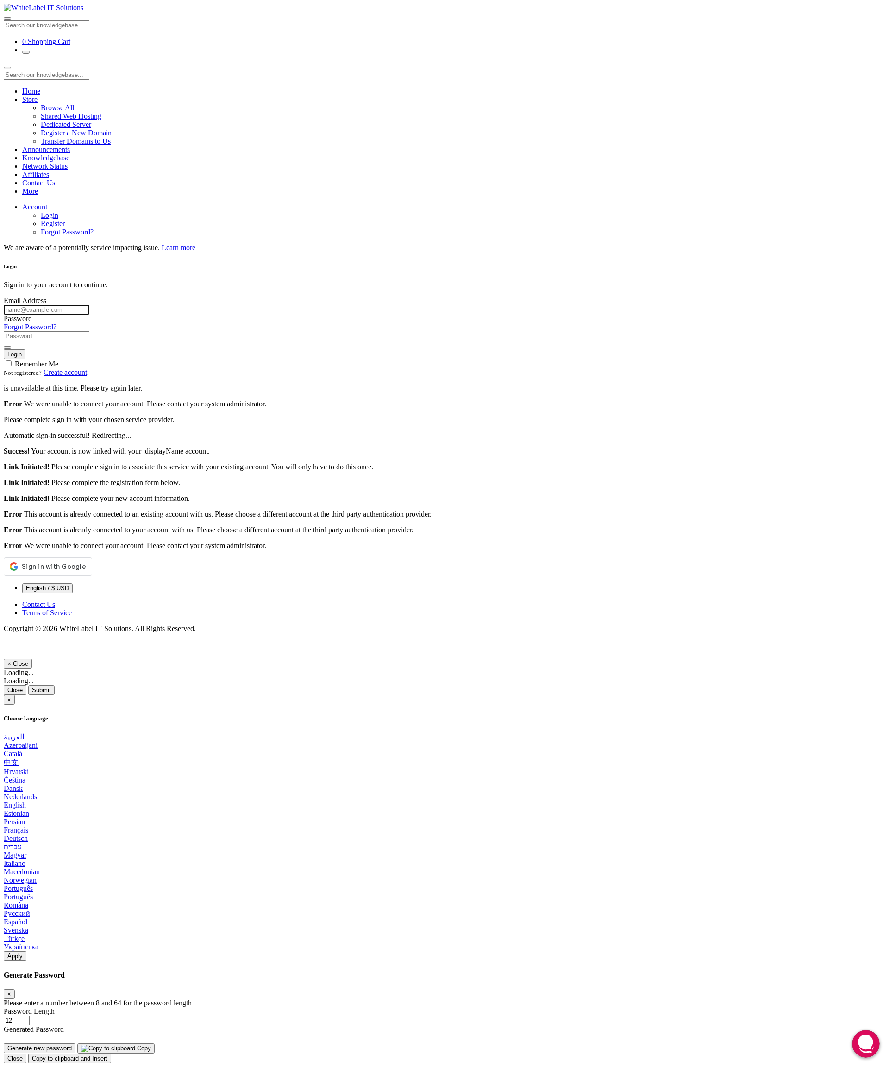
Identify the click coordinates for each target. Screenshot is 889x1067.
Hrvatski (16, 772)
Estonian (16, 813)
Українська (21, 947)
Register (53, 223)
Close (15, 690)
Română (16, 905)
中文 (11, 762)
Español (15, 922)
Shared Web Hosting (71, 116)
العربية (14, 737)
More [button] (30, 191)
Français (16, 830)
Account (34, 207)
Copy (143, 1048)
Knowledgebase (45, 158)
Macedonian (22, 872)
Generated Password (34, 1029)
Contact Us (38, 183)
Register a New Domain (76, 133)
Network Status (45, 166)
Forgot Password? (67, 232)
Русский (17, 913)
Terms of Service (47, 613)
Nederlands (20, 797)
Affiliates (35, 174)
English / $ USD (47, 588)
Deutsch (16, 838)
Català (13, 754)
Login (49, 215)
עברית (13, 847)
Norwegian (20, 880)
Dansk (13, 788)
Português (18, 888)
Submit (41, 690)
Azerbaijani (21, 745)
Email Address (25, 300)
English (15, 805)
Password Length (29, 1011)
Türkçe (14, 938)
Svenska (16, 930)
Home (31, 91)
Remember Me (35, 364)
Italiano (14, 863)
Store (30, 99)
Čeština (14, 780)
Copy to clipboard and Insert (69, 1058)
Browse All (57, 108)
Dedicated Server (66, 124)
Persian (14, 822)
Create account (65, 372)
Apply (15, 956)
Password (18, 318)
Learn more (178, 248)
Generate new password (39, 1048)
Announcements (46, 149)
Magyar (15, 855)
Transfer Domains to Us (76, 141)
